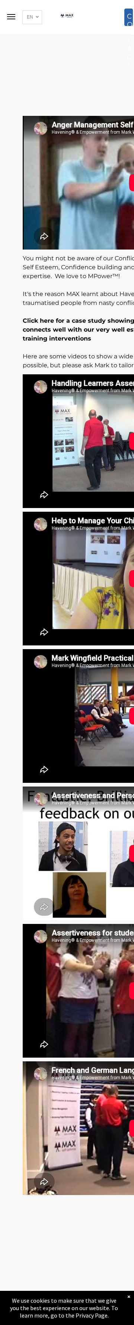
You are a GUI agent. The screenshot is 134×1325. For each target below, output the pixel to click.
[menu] (11, 16)
